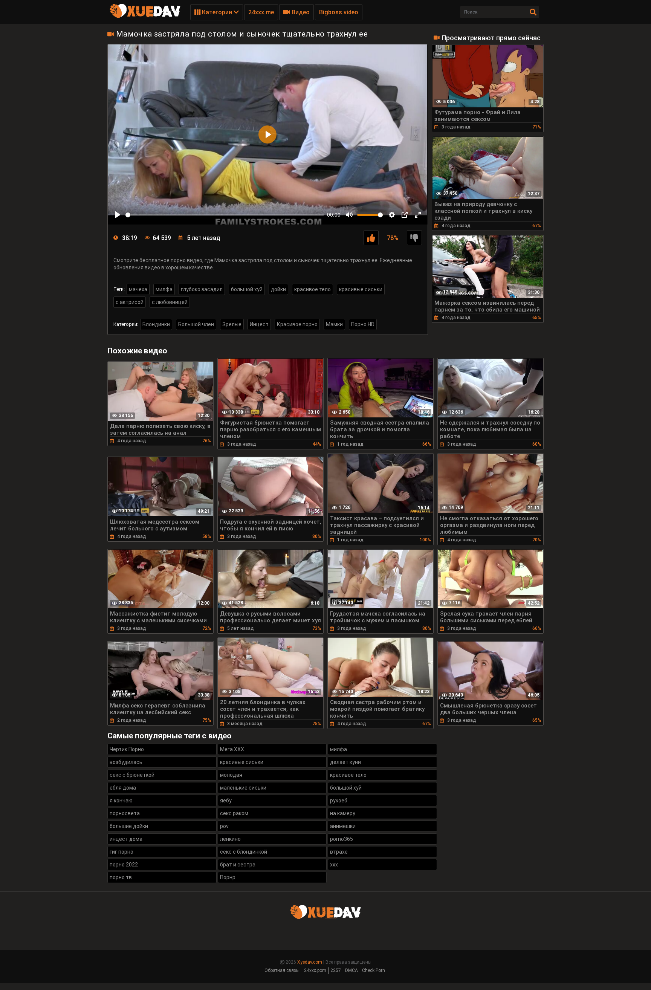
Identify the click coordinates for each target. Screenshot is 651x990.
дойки (278, 289)
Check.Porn (373, 970)
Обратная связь (281, 970)
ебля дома (123, 788)
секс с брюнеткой (132, 775)
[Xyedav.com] (145, 17)
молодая (231, 775)
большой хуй (247, 289)
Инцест (259, 324)
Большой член (196, 324)
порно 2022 (124, 865)
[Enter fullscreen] (418, 215)
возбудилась (126, 762)
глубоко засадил (202, 289)
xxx (334, 865)
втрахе (339, 852)
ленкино (230, 839)
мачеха (138, 289)
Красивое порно (297, 324)
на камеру (342, 813)
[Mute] (349, 215)
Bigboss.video (338, 12)
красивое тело (312, 289)
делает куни (345, 762)
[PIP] (405, 215)
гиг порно (121, 852)
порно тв (121, 877)
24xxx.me (261, 12)
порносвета (125, 813)
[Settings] (392, 215)
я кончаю (121, 801)
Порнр (227, 877)
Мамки (334, 324)
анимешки (343, 826)
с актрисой (130, 302)
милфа (164, 289)
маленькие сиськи (243, 788)
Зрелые (231, 324)
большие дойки (129, 826)
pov (224, 826)
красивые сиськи (360, 289)
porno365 (341, 839)
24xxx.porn (315, 970)
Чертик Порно (127, 749)
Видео (300, 12)
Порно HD (362, 324)
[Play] (118, 215)
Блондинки (156, 324)
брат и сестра (237, 865)
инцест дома (126, 839)
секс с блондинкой (243, 852)
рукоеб (338, 801)
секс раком (234, 813)
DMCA (351, 970)
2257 (335, 970)
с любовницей (170, 302)
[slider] (224, 214)
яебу (226, 801)
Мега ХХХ (232, 749)
